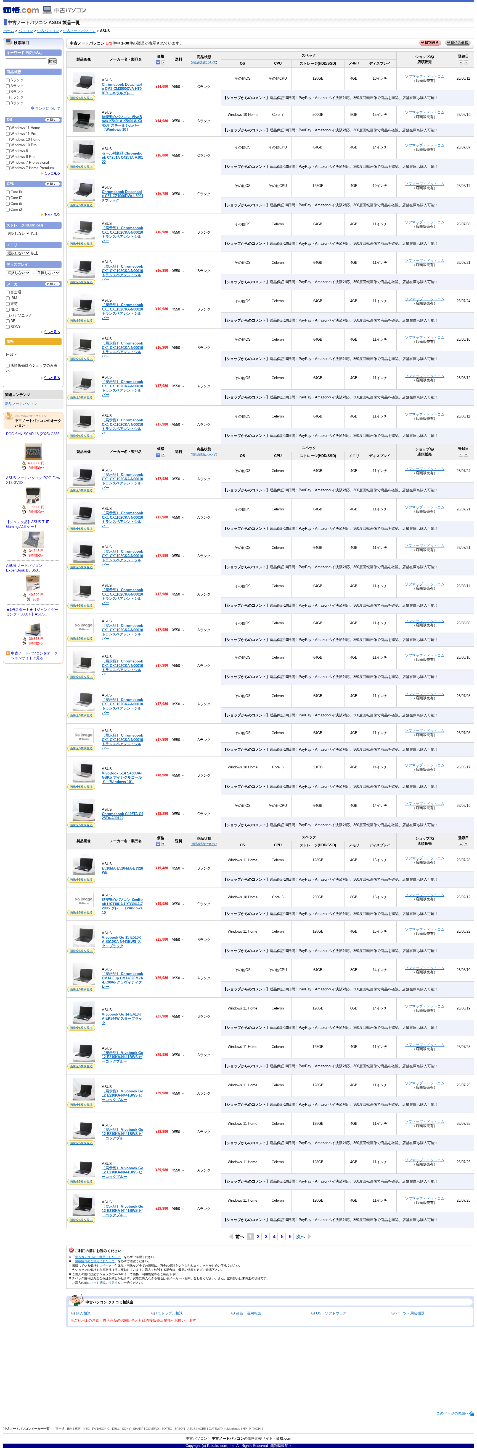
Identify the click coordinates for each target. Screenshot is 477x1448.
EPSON (179, 1428)
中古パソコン (48, 31)
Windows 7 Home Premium (32, 168)
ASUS (191, 1428)
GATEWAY (216, 1428)
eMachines (233, 1428)
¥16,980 (161, 232)
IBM (13, 298)
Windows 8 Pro (22, 157)
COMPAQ (152, 1428)
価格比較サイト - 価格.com (269, 1438)
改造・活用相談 (248, 1313)
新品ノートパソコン (21, 404)
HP (245, 1428)
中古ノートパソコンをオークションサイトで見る (34, 655)
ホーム (8, 31)
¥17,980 (161, 386)
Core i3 (16, 209)
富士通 (15, 292)
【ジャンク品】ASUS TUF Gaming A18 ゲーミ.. (27, 524)
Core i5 (16, 204)
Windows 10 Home (25, 139)
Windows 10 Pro (23, 145)
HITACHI (255, 1428)
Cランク (17, 97)
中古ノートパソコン (79, 31)
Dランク (17, 103)
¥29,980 (161, 1055)
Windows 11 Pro (23, 134)
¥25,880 (161, 939)
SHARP (138, 1428)
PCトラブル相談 (169, 1313)
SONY (15, 327)
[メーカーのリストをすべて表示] (50, 332)
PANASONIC (101, 1428)
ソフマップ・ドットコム (424, 76)
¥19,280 (161, 814)
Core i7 (16, 198)
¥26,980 (161, 978)
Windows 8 (19, 151)
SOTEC (166, 1428)
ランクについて (47, 108)
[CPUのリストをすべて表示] (50, 214)
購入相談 (83, 1313)
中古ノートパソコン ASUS (34, 22)
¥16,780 (161, 194)
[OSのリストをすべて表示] (50, 173)
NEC (14, 309)
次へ (300, 1236)
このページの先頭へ (452, 1413)
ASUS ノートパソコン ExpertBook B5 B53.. (24, 567)
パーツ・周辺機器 (410, 1313)
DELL (14, 321)
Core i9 (16, 192)
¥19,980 (161, 904)
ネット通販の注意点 (104, 1282)
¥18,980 (161, 775)
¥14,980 (161, 121)
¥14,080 (161, 86)
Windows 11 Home (25, 128)
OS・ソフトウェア (331, 1313)
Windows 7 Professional (29, 162)
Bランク (17, 92)
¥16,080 (161, 155)
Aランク (17, 86)
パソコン (25, 31)
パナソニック (21, 315)
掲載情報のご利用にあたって (95, 1261)
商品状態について (204, 62)
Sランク (17, 80)
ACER (202, 1428)
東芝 (14, 304)
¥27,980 (161, 1016)
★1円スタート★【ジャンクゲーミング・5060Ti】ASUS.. (32, 611)
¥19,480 (161, 868)
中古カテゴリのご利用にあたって (98, 1257)
